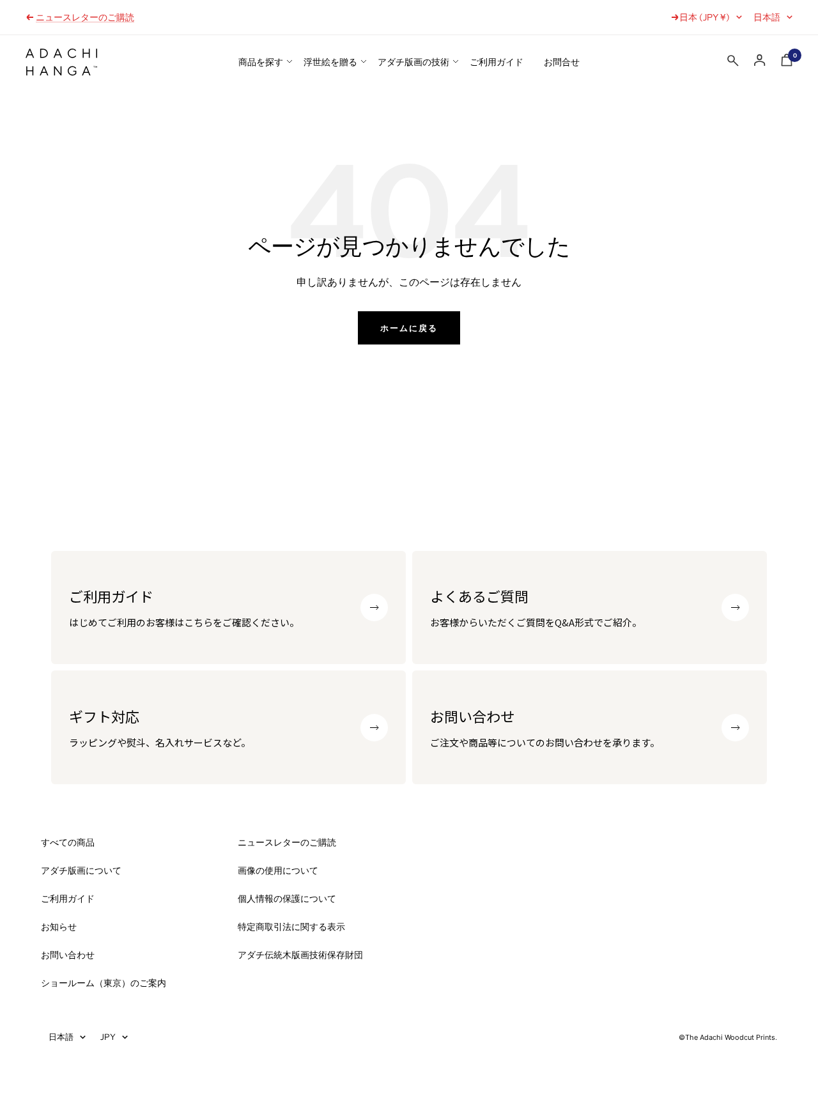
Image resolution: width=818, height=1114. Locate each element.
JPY (108, 1037)
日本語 (766, 17)
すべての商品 (68, 842)
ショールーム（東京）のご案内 (103, 983)
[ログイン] (760, 60)
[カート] (786, 63)
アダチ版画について (81, 870)
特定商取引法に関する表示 (291, 927)
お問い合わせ (68, 955)
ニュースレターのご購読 (85, 17)
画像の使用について (278, 870)
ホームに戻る (409, 328)
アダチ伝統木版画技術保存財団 (300, 955)
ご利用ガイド (496, 62)
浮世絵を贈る (330, 62)
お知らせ (59, 927)
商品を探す (260, 62)
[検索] (733, 63)
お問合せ (562, 62)
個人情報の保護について (287, 899)
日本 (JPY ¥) (704, 17)
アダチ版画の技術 (413, 62)
